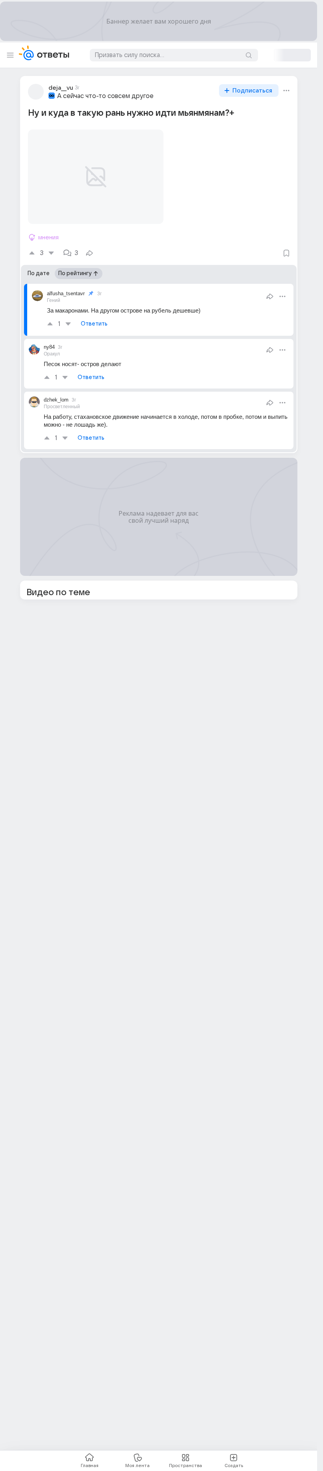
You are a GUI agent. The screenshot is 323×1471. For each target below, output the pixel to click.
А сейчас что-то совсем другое (105, 96)
